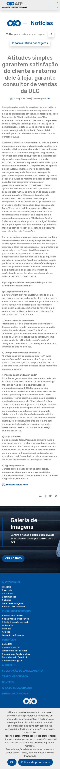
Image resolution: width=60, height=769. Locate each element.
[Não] (56, 738)
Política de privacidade (35, 762)
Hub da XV (7, 625)
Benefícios (9, 639)
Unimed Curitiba (11, 647)
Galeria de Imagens (12, 603)
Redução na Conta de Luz (16, 654)
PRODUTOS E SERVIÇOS (16, 611)
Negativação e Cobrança (15, 619)
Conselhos (8, 593)
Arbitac (6, 632)
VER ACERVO (13, 558)
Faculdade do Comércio (15, 657)
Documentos (9, 597)
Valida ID (7, 628)
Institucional (11, 582)
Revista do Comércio (13, 606)
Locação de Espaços (13, 635)
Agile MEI (7, 644)
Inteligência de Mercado (15, 622)
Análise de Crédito (12, 615)
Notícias (6, 600)
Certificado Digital (12, 660)
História (6, 587)
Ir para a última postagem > (30, 43)
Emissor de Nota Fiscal (14, 650)
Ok (12, 762)
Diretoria (7, 590)
